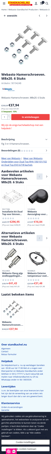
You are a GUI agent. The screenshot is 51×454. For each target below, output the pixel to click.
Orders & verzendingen (12, 407)
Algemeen (5, 348)
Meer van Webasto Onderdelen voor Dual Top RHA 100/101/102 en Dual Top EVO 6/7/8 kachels (24, 161)
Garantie (5, 410)
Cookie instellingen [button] (25, 442)
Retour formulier (9, 354)
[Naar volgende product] (47, 16)
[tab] (25, 139)
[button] (4, 3)
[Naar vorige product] (40, 16)
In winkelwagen (30, 117)
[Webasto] (8, 91)
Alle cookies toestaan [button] (25, 448)
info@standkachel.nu (22, 376)
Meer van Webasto (11, 158)
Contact (4, 351)
